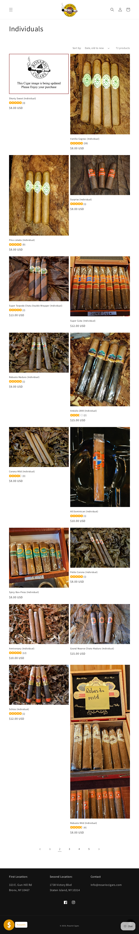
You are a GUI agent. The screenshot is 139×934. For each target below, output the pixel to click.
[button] (11, 10)
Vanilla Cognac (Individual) (84, 138)
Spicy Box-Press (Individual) (24, 592)
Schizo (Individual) (19, 709)
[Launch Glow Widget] (9, 924)
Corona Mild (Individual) (22, 471)
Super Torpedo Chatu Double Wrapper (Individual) (35, 305)
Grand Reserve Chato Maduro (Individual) (92, 648)
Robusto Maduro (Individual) (24, 377)
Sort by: (77, 48)
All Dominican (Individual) (84, 511)
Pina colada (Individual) (22, 240)
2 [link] (60, 849)
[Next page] (99, 849)
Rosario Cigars (73, 926)
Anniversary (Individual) (21, 648)
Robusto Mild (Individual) (83, 823)
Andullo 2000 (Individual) (83, 410)
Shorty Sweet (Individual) (22, 98)
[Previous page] (40, 849)
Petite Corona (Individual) (84, 572)
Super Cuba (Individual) (83, 320)
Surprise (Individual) (81, 199)
